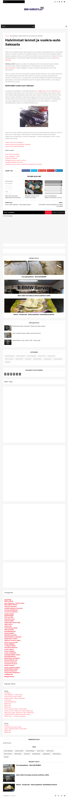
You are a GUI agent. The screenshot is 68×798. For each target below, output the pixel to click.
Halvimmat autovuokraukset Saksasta (17, 144)
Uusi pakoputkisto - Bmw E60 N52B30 (34, 277)
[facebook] (64, 796)
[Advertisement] (35, 18)
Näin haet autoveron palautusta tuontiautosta (12, 196)
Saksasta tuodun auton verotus (15, 160)
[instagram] (64, 2)
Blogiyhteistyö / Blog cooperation (14, 698)
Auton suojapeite (10, 653)
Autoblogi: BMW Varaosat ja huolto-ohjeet (17, 714)
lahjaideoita (47, 359)
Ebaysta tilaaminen (10, 671)
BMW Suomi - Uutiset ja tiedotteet (15, 716)
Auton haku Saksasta (12, 154)
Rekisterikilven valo (10, 660)
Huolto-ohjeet (9, 614)
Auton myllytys (9, 644)
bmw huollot (9, 359)
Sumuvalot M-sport (10, 663)
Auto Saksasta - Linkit (12, 156)
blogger (48, 212)
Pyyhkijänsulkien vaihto (12, 655)
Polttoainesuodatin (11, 628)
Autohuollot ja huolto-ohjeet (13, 696)
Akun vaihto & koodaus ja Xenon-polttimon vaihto (34, 295)
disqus (55, 212)
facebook (61, 212)
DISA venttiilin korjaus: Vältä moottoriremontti (26, 333)
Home (7, 36)
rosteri (8, 362)
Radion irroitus (9, 665)
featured (28, 359)
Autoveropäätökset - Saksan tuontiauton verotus (53, 196)
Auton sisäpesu (9, 651)
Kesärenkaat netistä (11, 669)
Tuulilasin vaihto (9, 646)
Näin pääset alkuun (10, 604)
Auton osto (42, 356)
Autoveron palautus (11, 612)
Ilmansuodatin (9, 633)
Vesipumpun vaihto (10, 638)
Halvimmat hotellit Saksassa (14, 146)
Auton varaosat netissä (12, 667)
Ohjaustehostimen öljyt (12, 622)
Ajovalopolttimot (10, 656)
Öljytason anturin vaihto (12, 640)
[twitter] (59, 2)
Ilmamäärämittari (10, 631)
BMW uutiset (8, 601)
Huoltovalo (8, 626)
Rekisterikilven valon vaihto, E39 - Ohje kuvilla (26, 340)
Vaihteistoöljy (9, 629)
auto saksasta (14, 36)
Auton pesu (8, 700)
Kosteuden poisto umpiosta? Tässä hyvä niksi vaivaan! (28, 326)
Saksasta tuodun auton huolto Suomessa (32, 196)
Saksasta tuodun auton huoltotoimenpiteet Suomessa (23, 164)
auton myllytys (31, 356)
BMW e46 (7, 707)
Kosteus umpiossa (10, 662)
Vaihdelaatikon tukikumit (12, 637)
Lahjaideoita (8, 674)
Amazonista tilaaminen (12, 672)
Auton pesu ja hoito (11, 642)
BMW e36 (7, 703)
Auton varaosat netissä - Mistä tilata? (15, 709)
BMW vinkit (19, 359)
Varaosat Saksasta (11, 158)
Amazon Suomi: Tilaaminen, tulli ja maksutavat (18, 711)
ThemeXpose (12, 795)
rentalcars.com (56, 91)
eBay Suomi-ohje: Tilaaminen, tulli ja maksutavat (19, 712)
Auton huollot (21, 356)
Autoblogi (7, 599)
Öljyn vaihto (8, 624)
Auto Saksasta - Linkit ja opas (14, 603)
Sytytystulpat (8, 615)
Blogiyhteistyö (9, 676)
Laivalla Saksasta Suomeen (14, 162)
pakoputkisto (58, 359)
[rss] (55, 2)
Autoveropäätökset (11, 610)
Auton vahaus (9, 649)
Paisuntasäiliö (9, 621)
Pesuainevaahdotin (10, 647)
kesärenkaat (37, 359)
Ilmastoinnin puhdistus (12, 658)
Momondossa (9, 68)
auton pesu (51, 356)
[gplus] (62, 2)
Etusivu (6, 725)
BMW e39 (7, 705)
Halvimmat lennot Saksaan (14, 142)
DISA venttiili (8, 617)
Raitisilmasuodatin (10, 635)
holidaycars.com (42, 91)
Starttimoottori (9, 619)
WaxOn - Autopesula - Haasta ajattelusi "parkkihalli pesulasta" (34, 314)
